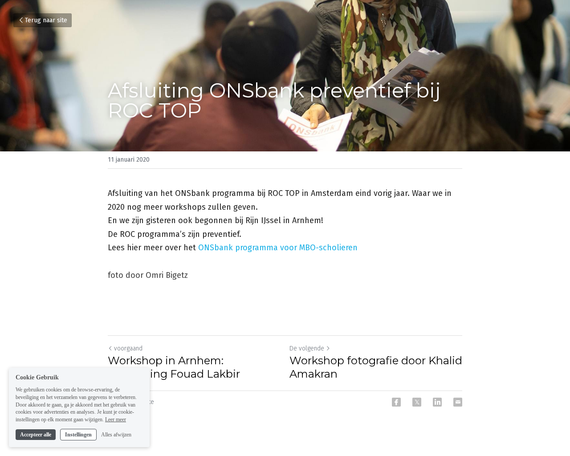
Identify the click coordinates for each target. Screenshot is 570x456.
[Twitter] (416, 402)
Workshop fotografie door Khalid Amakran (375, 367)
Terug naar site (46, 20)
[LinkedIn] (437, 402)
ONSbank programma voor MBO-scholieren (278, 247)
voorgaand (128, 348)
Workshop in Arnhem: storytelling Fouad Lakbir (174, 367)
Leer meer (115, 419)
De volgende (306, 348)
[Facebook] (396, 402)
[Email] (457, 402)
